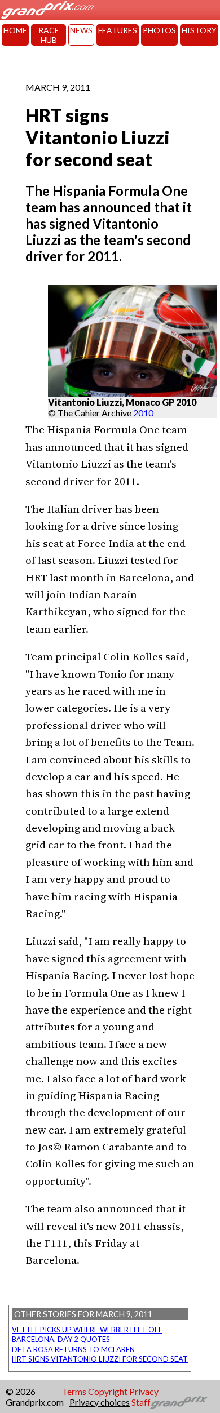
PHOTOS (159, 30)
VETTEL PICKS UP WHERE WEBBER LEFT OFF (87, 1329)
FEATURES (117, 30)
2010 (143, 412)
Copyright (107, 1391)
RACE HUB (48, 35)
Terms (74, 1391)
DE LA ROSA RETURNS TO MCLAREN (73, 1349)
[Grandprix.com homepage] (179, 1402)
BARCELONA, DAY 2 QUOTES (61, 1339)
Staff (141, 1402)
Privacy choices (99, 1402)
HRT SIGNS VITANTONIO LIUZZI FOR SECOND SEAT (100, 1358)
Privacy (144, 1391)
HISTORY (199, 30)
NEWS (81, 30)
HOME (15, 30)
